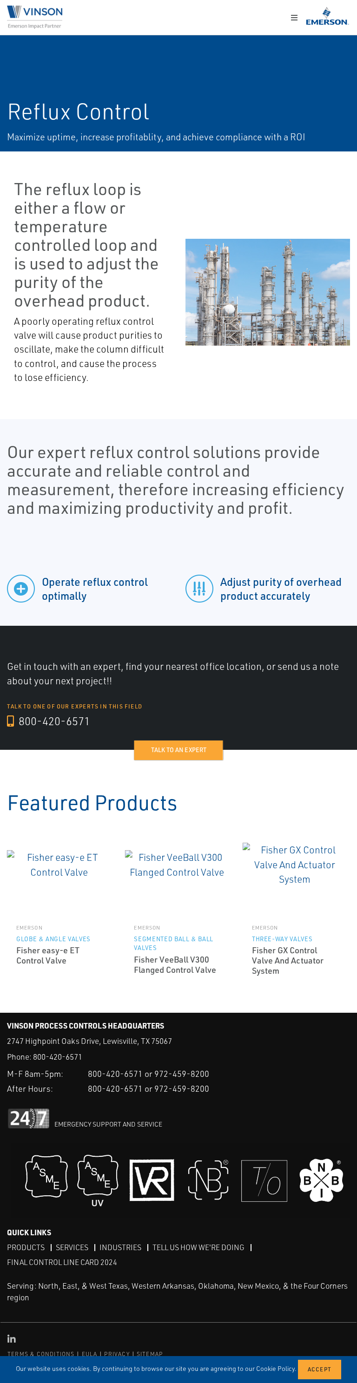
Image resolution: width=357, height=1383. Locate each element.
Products (26, 1247)
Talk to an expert (178, 750)
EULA (90, 1353)
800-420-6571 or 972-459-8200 (148, 1073)
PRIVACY (116, 1353)
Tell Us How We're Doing (198, 1247)
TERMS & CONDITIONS (41, 1353)
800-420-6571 (53, 721)
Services (72, 1247)
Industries (120, 1247)
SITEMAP (150, 1353)
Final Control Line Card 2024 (62, 1262)
